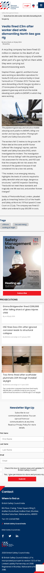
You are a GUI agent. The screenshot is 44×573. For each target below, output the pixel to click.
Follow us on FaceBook (3, 536)
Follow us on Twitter (10, 536)
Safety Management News (10, 13)
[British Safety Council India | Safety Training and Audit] (9, 6)
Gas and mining (20, 224)
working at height (8, 227)
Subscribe (22, 293)
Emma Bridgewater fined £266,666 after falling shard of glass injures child (21, 309)
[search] (38, 5)
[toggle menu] (41, 5)
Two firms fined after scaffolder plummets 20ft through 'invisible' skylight (20, 377)
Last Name (4, 444)
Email (2, 455)
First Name (4, 433)
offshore (5, 224)
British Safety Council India (15, 523)
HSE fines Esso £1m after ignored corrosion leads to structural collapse (20, 330)
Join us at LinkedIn (17, 536)
